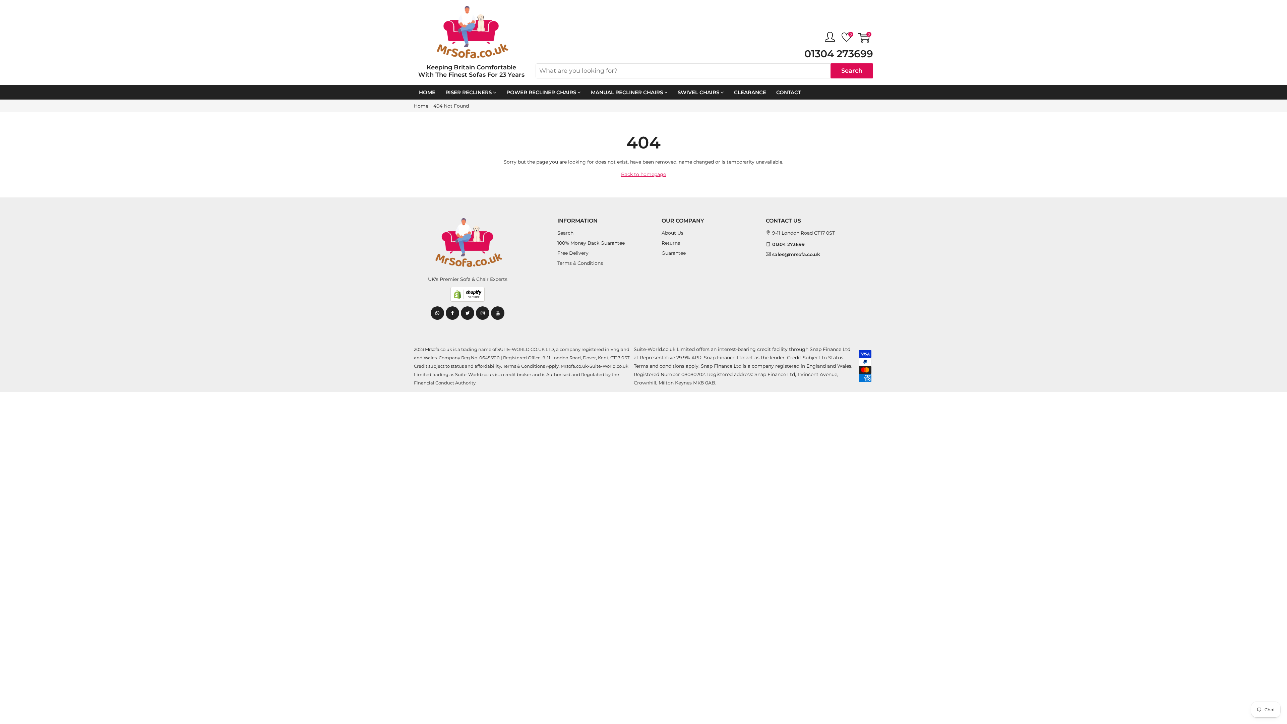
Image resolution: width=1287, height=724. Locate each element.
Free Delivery (573, 253)
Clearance (750, 92)
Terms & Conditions (580, 263)
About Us (672, 233)
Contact (788, 92)
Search (851, 70)
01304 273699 (838, 54)
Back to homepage (643, 174)
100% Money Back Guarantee (591, 243)
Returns (671, 243)
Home (427, 92)
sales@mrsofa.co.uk (796, 254)
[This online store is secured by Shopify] (467, 294)
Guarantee (674, 253)
